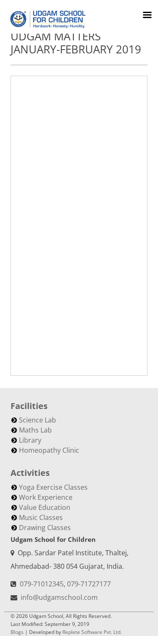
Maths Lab (35, 430)
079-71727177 (89, 583)
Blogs (17, 632)
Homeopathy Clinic (49, 450)
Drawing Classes (45, 527)
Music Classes (41, 517)
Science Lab (37, 420)
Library (30, 440)
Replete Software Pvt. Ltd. (92, 632)
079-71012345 (42, 583)
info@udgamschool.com (59, 597)
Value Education (44, 507)
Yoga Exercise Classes (53, 487)
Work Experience (45, 497)
